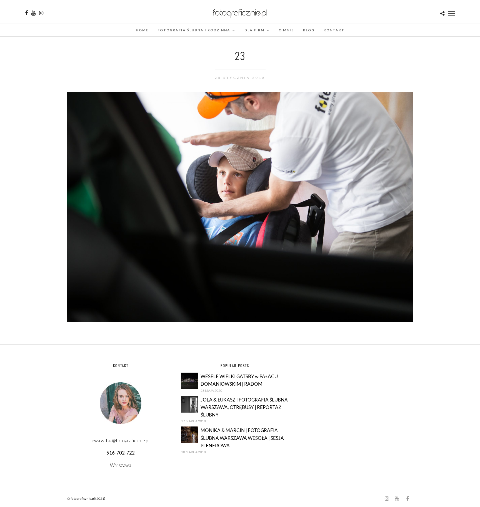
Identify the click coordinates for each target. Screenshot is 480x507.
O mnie (286, 30)
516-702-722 (120, 453)
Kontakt (334, 30)
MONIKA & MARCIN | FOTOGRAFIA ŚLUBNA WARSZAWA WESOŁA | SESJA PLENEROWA (242, 437)
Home (142, 30)
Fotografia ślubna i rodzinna (194, 30)
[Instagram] (41, 13)
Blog (308, 30)
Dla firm (254, 30)
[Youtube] (33, 13)
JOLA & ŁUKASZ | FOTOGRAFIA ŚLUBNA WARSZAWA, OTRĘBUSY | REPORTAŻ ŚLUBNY (244, 407)
